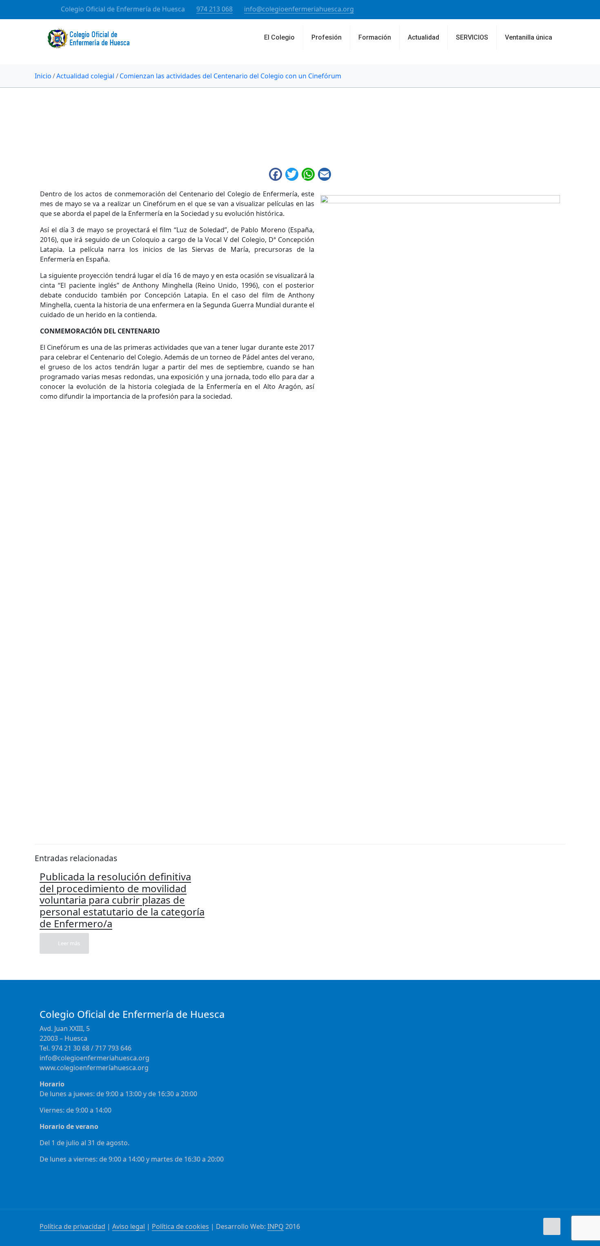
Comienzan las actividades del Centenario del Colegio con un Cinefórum (230, 75)
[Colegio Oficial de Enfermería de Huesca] (88, 41)
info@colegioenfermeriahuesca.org (299, 8)
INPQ (275, 1226)
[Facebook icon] (537, 9)
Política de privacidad (72, 1226)
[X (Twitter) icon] (547, 9)
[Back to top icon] (551, 1226)
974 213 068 (214, 8)
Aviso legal (128, 1226)
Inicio (43, 75)
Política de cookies (180, 1226)
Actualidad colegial (85, 75)
